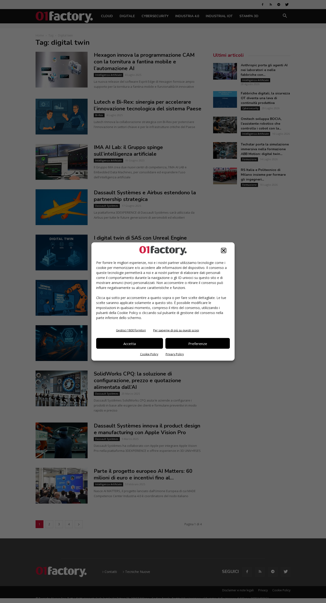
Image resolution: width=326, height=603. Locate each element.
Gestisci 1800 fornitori (131, 330)
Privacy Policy (175, 354)
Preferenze (197, 343)
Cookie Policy (149, 354)
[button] (223, 250)
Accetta (129, 343)
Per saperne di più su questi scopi (176, 330)
